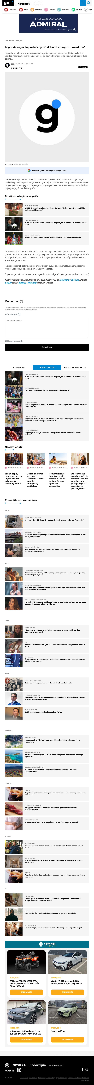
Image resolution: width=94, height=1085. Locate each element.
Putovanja (65, 9)
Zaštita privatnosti (75, 1078)
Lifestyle (52, 9)
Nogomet (24, 3)
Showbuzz (56, 1065)
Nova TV (7, 1065)
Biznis (91, 9)
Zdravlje (79, 9)
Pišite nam (24, 1078)
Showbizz (38, 9)
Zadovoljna (38, 1065)
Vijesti (26, 9)
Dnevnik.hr (13, 9)
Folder (9, 1070)
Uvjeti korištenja (61, 1078)
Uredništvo (33, 1078)
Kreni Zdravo (19, 1070)
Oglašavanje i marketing (46, 1078)
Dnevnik (20, 1065)
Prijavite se (47, 347)
